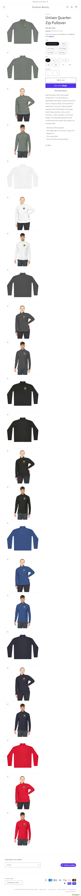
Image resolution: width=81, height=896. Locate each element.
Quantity (47, 69)
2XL (49, 65)
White (64, 44)
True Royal (62, 48)
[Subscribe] (38, 865)
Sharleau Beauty (23, 889)
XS (64, 65)
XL (66, 60)
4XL (71, 65)
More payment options (61, 90)
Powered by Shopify (32, 889)
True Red (50, 53)
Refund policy (42, 889)
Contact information (70, 891)
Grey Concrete (52, 44)
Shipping (47, 31)
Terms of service (62, 889)
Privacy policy (52, 889)
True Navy (61, 53)
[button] (4, 7)
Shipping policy (72, 889)
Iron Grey (51, 48)
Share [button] (49, 145)
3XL (56, 65)
